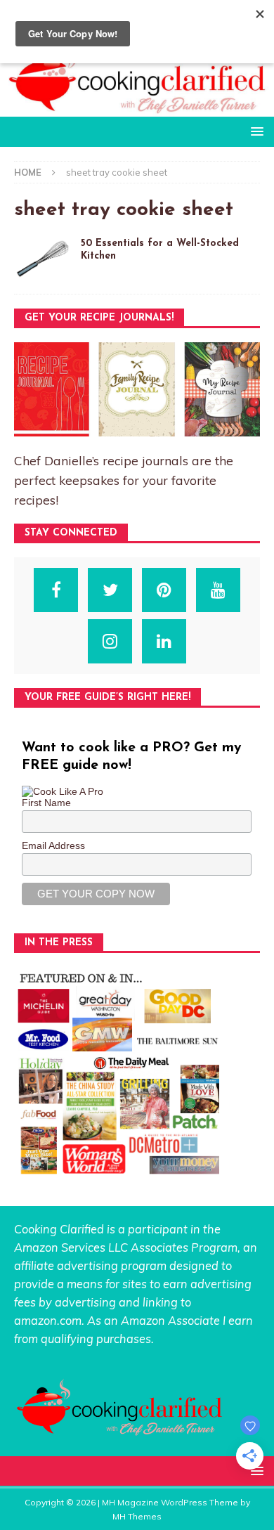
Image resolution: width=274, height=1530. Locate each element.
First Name (46, 802)
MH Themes (137, 1516)
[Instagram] (110, 641)
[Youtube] (218, 590)
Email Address (53, 845)
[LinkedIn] (164, 641)
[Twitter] (110, 590)
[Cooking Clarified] (137, 108)
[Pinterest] (164, 590)
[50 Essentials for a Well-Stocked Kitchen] (42, 259)
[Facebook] (56, 590)
